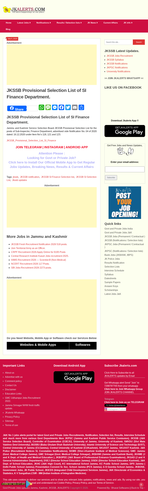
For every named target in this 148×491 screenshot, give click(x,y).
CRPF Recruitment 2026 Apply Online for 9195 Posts (38, 252)
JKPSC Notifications (117, 67)
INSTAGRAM (53, 147)
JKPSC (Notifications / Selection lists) (123, 251)
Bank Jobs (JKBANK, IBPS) (118, 255)
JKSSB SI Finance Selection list (57, 177)
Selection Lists (112, 266)
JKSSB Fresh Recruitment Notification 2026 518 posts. (39, 244)
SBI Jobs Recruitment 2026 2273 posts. (31, 267)
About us (9, 373)
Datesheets (110, 278)
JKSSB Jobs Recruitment (120, 56)
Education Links (13, 393)
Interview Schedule (114, 270)
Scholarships (111, 290)
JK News (91, 23)
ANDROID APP (77, 147)
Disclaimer (10, 389)
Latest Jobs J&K (112, 294)
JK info (127, 23)
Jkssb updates (19, 180)
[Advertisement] (52, 65)
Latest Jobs (23, 23)
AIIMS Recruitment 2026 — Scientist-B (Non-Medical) (38, 260)
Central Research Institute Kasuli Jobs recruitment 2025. (40, 256)
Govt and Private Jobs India (118, 228)
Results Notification (114, 263)
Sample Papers (112, 282)
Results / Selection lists (68, 23)
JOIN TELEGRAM (29, 147)
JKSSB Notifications (117, 63)
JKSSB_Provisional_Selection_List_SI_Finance (31, 140)
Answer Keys (111, 286)
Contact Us (10, 385)
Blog (8, 29)
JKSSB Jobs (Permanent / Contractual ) (124, 236)
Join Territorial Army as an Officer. (28, 248)
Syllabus (108, 274)
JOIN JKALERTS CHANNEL (119, 392)
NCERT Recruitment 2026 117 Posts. (30, 264)
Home (8, 23)
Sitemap (9, 421)
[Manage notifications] (141, 484)
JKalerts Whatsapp (14, 412)
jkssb (15, 177)
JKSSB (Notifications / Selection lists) (123, 240)
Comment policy (13, 381)
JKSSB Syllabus (115, 60)
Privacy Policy (12, 417)
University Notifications (118, 71)
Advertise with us (14, 377)
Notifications (42, 23)
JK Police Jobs (112, 259)
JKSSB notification (29, 177)
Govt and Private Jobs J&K (118, 232)
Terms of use (11, 425)
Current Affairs (110, 23)
